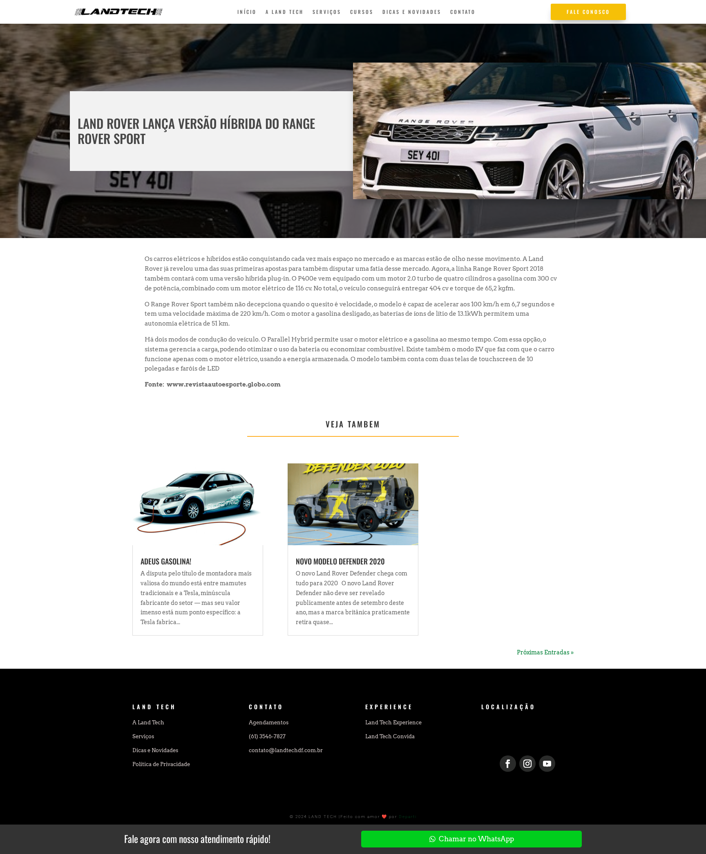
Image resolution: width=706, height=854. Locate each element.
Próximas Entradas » (545, 652)
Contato (463, 12)
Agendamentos (268, 722)
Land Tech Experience (393, 722)
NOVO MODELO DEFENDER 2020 (340, 561)
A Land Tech (285, 12)
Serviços (327, 12)
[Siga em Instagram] (527, 763)
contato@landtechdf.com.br (286, 750)
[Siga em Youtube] (547, 763)
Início (247, 12)
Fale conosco (588, 11)
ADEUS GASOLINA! (166, 561)
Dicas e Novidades (411, 12)
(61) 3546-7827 (267, 736)
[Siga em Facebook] (508, 763)
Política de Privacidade (161, 764)
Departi (408, 816)
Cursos (361, 12)
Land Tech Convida (390, 736)
